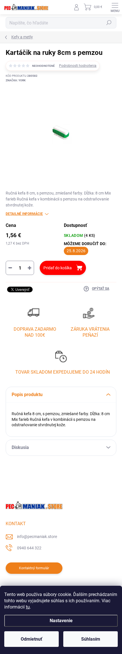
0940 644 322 (29, 548)
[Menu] (115, 7)
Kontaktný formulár (34, 568)
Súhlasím (90, 639)
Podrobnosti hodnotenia (77, 66)
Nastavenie (61, 620)
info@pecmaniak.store (37, 536)
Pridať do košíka (57, 268)
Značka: (16, 80)
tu (28, 607)
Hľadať (109, 23)
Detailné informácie (24, 214)
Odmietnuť (31, 639)
